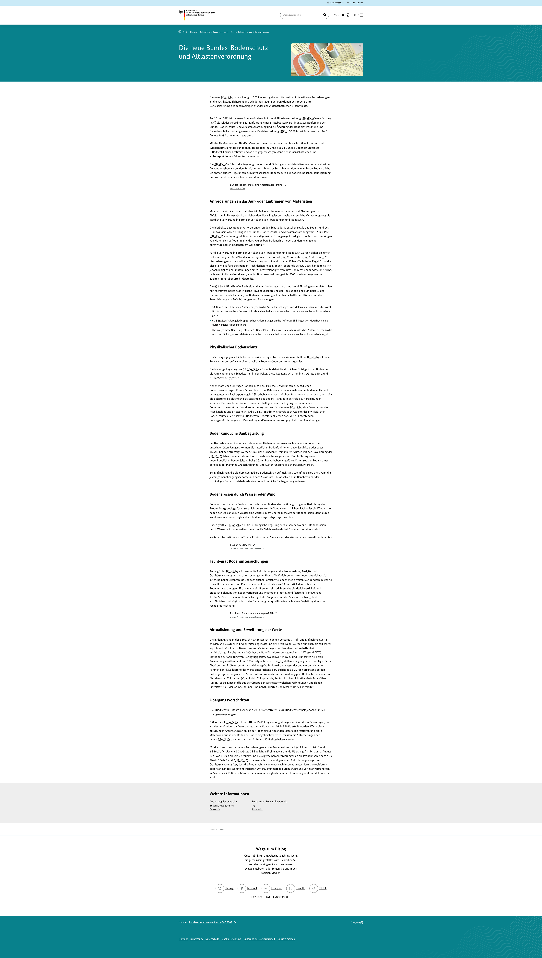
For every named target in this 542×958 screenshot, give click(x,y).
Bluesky (229, 888)
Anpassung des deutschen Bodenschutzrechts (224, 805)
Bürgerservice (280, 896)
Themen (337, 16)
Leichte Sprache (356, 3)
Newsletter (257, 896)
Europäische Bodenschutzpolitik (269, 805)
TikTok (322, 888)
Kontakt (183, 939)
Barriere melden (286, 939)
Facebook (252, 888)
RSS (268, 896)
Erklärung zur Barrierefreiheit (259, 939)
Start (185, 32)
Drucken (355, 922)
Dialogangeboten (255, 868)
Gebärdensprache (337, 3)
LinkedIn (300, 888)
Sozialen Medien (270, 872)
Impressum (196, 939)
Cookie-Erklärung (231, 939)
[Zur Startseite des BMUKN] (199, 15)
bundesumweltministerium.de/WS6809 (210, 922)
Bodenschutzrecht (220, 32)
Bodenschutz (205, 32)
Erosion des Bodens (247, 546)
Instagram (276, 888)
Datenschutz (212, 939)
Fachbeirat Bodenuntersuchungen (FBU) (252, 615)
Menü (356, 15)
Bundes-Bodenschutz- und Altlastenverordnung (256, 186)
